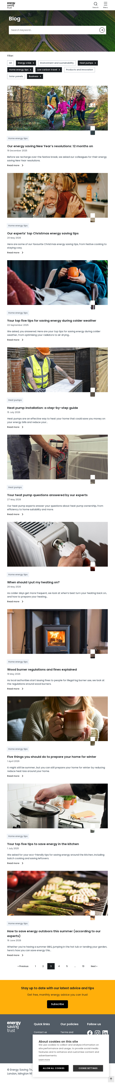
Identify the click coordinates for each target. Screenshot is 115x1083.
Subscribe (57, 1004)
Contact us (40, 1032)
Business (33, 76)
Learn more (44, 1059)
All (10, 62)
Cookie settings (88, 1068)
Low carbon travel (47, 69)
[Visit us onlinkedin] (105, 1033)
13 (83, 966)
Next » (94, 966)
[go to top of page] (111, 1079)
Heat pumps (86, 62)
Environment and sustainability (57, 62)
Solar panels (16, 76)
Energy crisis (24, 62)
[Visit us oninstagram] (97, 1033)
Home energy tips (18, 69)
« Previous (23, 966)
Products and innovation (79, 69)
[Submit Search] (102, 30)
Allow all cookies (53, 1068)
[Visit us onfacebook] (90, 1033)
